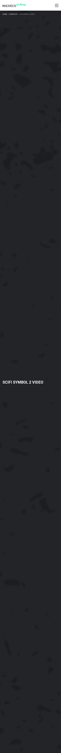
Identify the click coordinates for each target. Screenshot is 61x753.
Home (5, 14)
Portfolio (13, 14)
